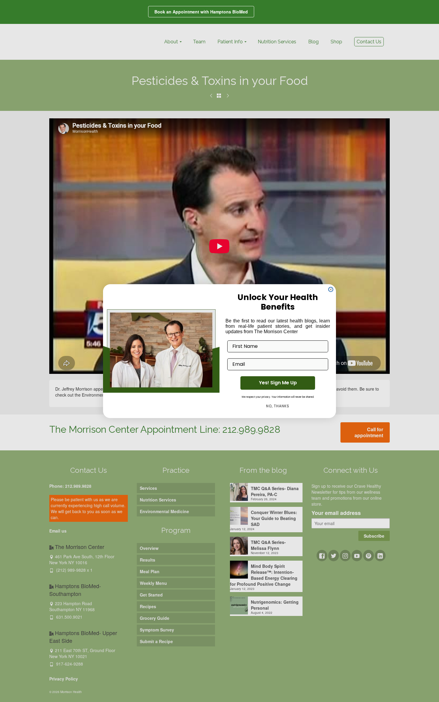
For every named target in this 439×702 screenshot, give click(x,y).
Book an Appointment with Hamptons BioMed (201, 12)
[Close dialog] (331, 289)
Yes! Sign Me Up (278, 383)
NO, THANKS (277, 406)
